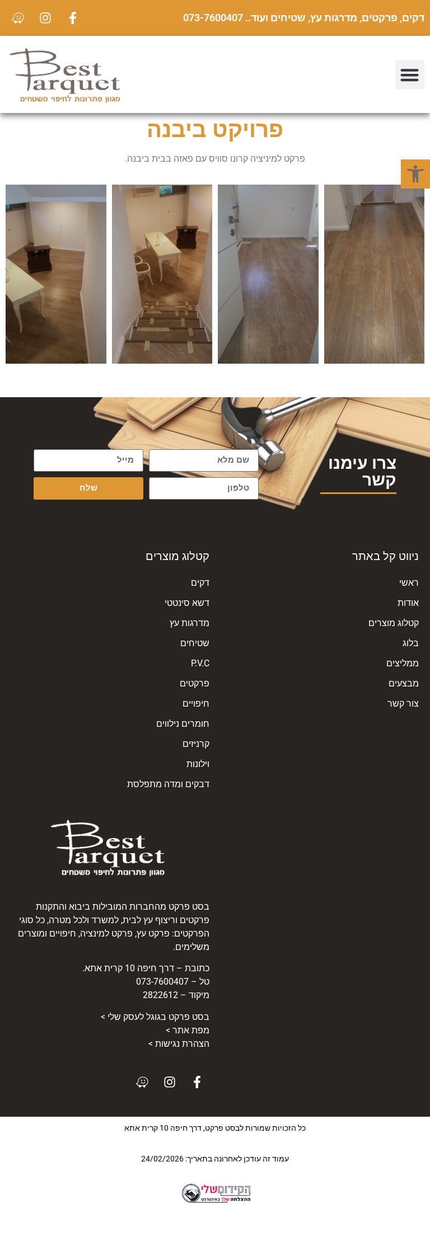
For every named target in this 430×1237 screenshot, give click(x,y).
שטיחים (194, 643)
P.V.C (200, 663)
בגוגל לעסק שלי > (155, 1017)
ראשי (409, 582)
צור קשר (403, 703)
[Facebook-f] (72, 18)
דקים (200, 582)
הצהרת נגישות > (178, 1043)
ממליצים (402, 663)
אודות (408, 603)
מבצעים (404, 683)
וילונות (197, 764)
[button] (415, 174)
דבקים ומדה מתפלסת (168, 784)
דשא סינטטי (187, 603)
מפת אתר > (187, 1030)
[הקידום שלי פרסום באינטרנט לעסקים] (215, 1200)
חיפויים (196, 703)
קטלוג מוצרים (393, 623)
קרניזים (196, 744)
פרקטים (194, 683)
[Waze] (18, 18)
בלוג (411, 643)
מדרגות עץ (189, 623)
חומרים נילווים (182, 723)
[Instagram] (45, 18)
